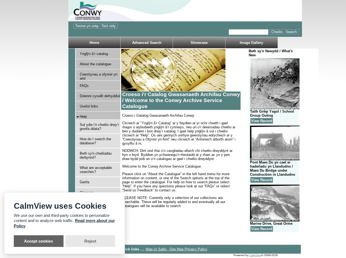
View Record (261, 121)
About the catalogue (95, 64)
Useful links (89, 106)
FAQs (84, 86)
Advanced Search (146, 43)
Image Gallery (251, 43)
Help (83, 117)
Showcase (199, 43)
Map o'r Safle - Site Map (165, 249)
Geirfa (84, 182)
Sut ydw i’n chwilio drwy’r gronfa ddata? (99, 127)
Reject (90, 241)
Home (94, 43)
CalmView (255, 255)
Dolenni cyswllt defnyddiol (100, 96)
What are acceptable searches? (96, 170)
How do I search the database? (95, 141)
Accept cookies (38, 241)
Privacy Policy (196, 249)
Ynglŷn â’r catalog (94, 54)
